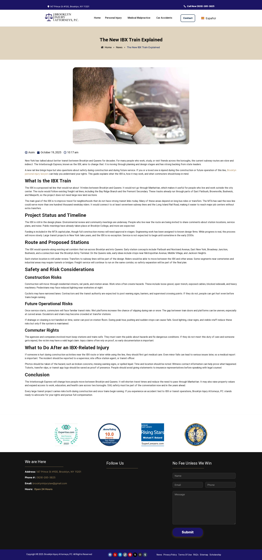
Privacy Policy (170, 554)
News (159, 554)
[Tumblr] (145, 555)
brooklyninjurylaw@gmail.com (50, 483)
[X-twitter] (135, 555)
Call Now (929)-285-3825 (200, 6)
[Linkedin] (120, 555)
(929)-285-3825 (46, 477)
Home (97, 17)
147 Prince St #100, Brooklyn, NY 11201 (69, 6)
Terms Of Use (185, 554)
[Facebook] (110, 555)
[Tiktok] (125, 555)
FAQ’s (195, 554)
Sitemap (204, 554)
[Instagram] (140, 555)
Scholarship (215, 554)
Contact (188, 18)
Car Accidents (164, 17)
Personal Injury (113, 17)
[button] (114, 17)
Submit (188, 532)
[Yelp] (115, 555)
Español (210, 18)
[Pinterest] (130, 555)
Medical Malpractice (139, 17)
